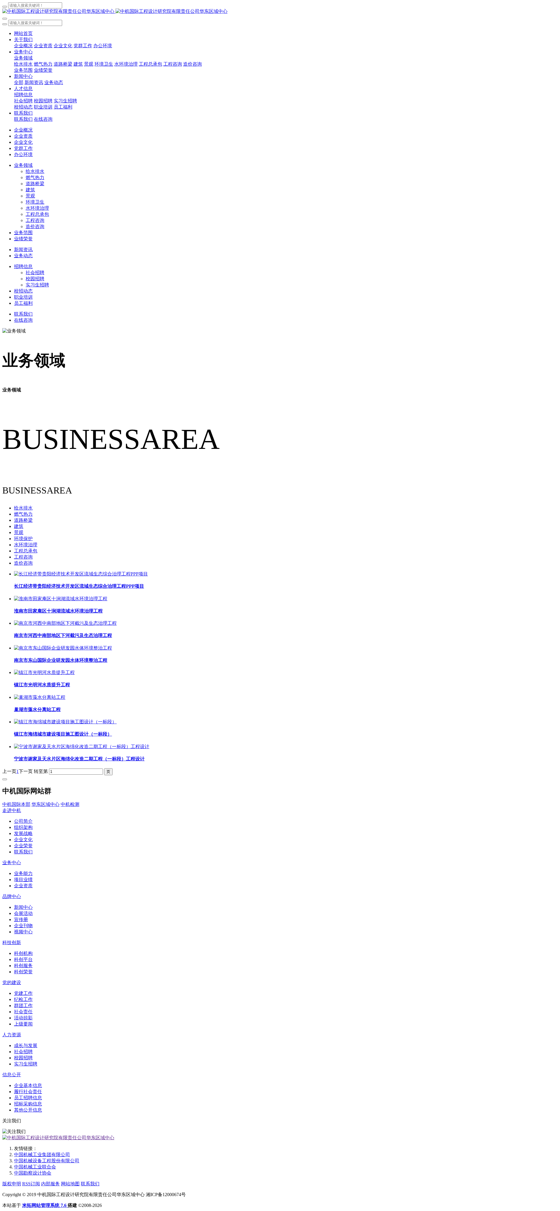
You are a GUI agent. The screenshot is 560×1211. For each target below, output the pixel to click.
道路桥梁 (23, 520)
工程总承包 (25, 550)
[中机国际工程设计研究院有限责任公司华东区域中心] (280, 11)
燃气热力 (23, 514)
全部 (18, 82)
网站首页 (23, 33)
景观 (18, 532)
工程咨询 (23, 556)
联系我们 (90, 1183)
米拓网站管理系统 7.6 (45, 1205)
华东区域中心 (46, 804)
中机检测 (70, 804)
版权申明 (11, 1183)
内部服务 (50, 1183)
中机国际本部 (16, 804)
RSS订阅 (31, 1183)
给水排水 (23, 507)
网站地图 (70, 1183)
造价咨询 (23, 563)
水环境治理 (25, 544)
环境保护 (23, 538)
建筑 (18, 526)
